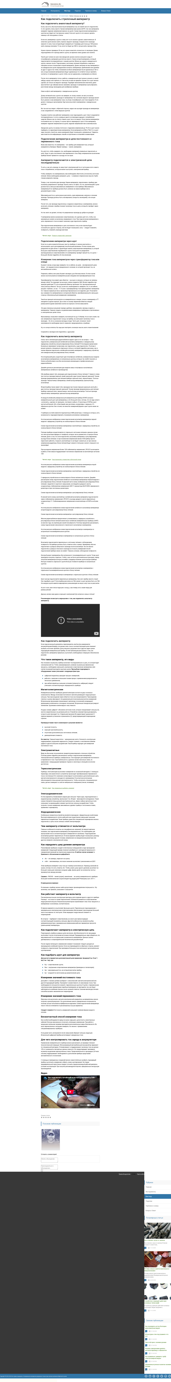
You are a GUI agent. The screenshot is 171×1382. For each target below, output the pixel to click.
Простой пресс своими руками (155, 1342)
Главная (43, 11)
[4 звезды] (85, 16)
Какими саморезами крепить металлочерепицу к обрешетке (156, 1349)
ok (146, 1376)
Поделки (78, 11)
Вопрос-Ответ (106, 11)
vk (169, 1376)
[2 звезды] (80, 16)
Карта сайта (140, 1174)
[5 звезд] (87, 16)
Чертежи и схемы (91, 11)
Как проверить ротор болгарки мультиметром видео (155, 1327)
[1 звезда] (78, 16)
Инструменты (55, 11)
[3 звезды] (82, 16)
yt (150, 1376)
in (165, 1376)
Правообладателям (124, 1174)
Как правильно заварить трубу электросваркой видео (155, 1357)
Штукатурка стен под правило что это (156, 1335)
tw (161, 1376)
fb (153, 1376)
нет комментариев (63, 16)
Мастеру (67, 11)
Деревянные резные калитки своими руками (158, 1365)
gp (157, 1376)
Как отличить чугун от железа (154, 1240)
